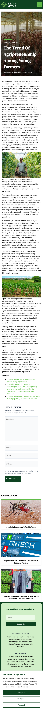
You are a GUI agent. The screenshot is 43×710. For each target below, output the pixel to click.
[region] (21, 690)
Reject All (21, 705)
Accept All (21, 693)
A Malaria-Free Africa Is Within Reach (21, 527)
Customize (21, 699)
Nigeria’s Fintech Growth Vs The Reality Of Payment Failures (21, 561)
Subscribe (21, 624)
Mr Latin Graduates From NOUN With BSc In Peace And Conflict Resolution (21, 597)
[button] (39, 4)
